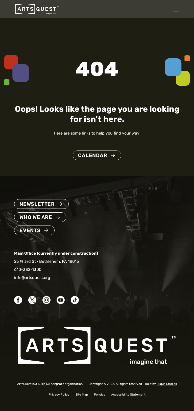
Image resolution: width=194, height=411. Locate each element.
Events (30, 230)
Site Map (82, 394)
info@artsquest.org (32, 277)
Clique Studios (167, 384)
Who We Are (35, 217)
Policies (99, 394)
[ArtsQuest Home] (37, 8)
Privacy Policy (59, 394)
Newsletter (37, 204)
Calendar (92, 155)
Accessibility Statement (128, 394)
